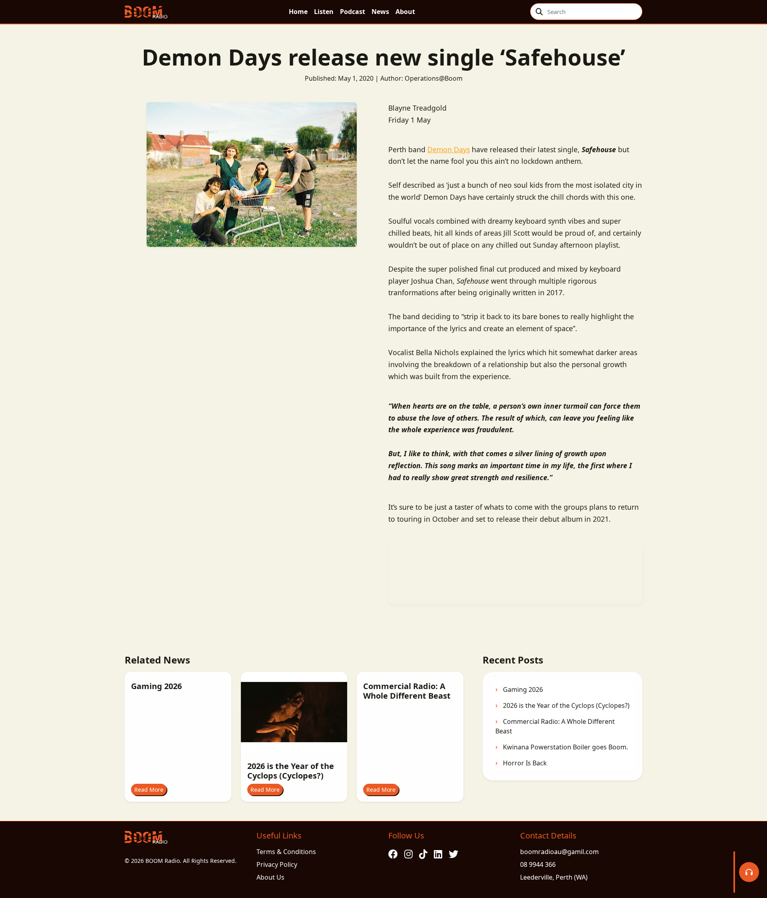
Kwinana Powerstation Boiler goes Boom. (565, 747)
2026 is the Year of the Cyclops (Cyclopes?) (566, 705)
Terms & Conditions (286, 851)
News (380, 11)
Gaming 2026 (523, 689)
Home (298, 11)
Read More (148, 789)
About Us (270, 877)
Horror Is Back (525, 763)
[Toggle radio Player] (749, 872)
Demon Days (448, 149)
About (405, 11)
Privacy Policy (276, 864)
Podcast (352, 11)
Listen (324, 11)
